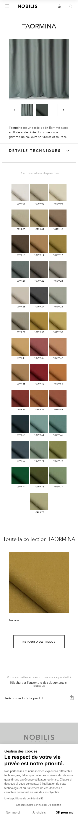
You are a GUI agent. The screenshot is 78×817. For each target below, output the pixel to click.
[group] (27, 110)
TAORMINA (61, 539)
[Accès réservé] (59, 6)
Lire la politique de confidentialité (23, 798)
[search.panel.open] (70, 6)
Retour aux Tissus (39, 642)
